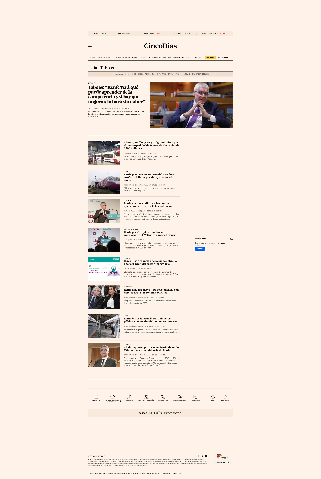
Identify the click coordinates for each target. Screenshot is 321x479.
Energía (140, 74)
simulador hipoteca (112, 400)
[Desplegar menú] (90, 46)
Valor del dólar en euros (210, 33)
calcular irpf (96, 400)
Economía (143, 57)
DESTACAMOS (119, 74)
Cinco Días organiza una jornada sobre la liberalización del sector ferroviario (150, 262)
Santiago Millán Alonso (132, 211)
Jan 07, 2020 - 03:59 (157, 185)
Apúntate (200, 249)
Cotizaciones (153, 57)
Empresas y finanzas (122, 57)
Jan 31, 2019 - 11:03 (157, 297)
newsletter (200, 239)
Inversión (178, 74)
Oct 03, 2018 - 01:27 (157, 326)
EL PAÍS (197, 56)
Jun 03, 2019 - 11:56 (145, 269)
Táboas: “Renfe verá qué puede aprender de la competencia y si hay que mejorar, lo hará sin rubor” (116, 94)
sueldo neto (129, 400)
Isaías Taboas (101, 68)
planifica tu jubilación (146, 400)
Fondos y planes (165, 57)
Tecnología (149, 74)
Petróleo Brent (149, 33)
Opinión (188, 57)
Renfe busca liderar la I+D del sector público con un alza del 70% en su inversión (151, 320)
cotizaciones (195, 400)
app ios (213, 400)
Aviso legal (98, 473)
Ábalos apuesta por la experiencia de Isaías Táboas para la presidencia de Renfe (151, 349)
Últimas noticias (178, 57)
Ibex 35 (96, 33)
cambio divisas (163, 400)
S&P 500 (121, 33)
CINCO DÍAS (127, 269)
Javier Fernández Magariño (98, 108)
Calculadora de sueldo (200, 74)
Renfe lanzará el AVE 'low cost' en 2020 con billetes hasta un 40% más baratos (151, 291)
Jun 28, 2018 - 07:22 (157, 355)
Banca (170, 74)
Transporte (128, 200)
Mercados (134, 57)
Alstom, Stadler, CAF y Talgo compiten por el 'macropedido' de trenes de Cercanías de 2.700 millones (152, 145)
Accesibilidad (150, 473)
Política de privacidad (138, 473)
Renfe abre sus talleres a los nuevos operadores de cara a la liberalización (148, 205)
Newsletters (166, 473)
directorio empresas (179, 400)
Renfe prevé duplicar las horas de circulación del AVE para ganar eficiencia (150, 234)
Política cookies (108, 473)
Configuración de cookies (122, 473)
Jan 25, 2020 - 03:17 (148, 153)
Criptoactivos (161, 74)
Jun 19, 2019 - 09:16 (136, 240)
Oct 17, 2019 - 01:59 (154, 211)
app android (225, 400)
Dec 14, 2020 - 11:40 (121, 108)
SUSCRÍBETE (210, 57)
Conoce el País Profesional (160, 413)
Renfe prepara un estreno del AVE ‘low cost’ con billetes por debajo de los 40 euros (149, 177)
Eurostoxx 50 (178, 33)
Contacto (91, 473)
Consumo (186, 74)
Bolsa (127, 74)
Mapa (157, 473)
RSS (160, 473)
